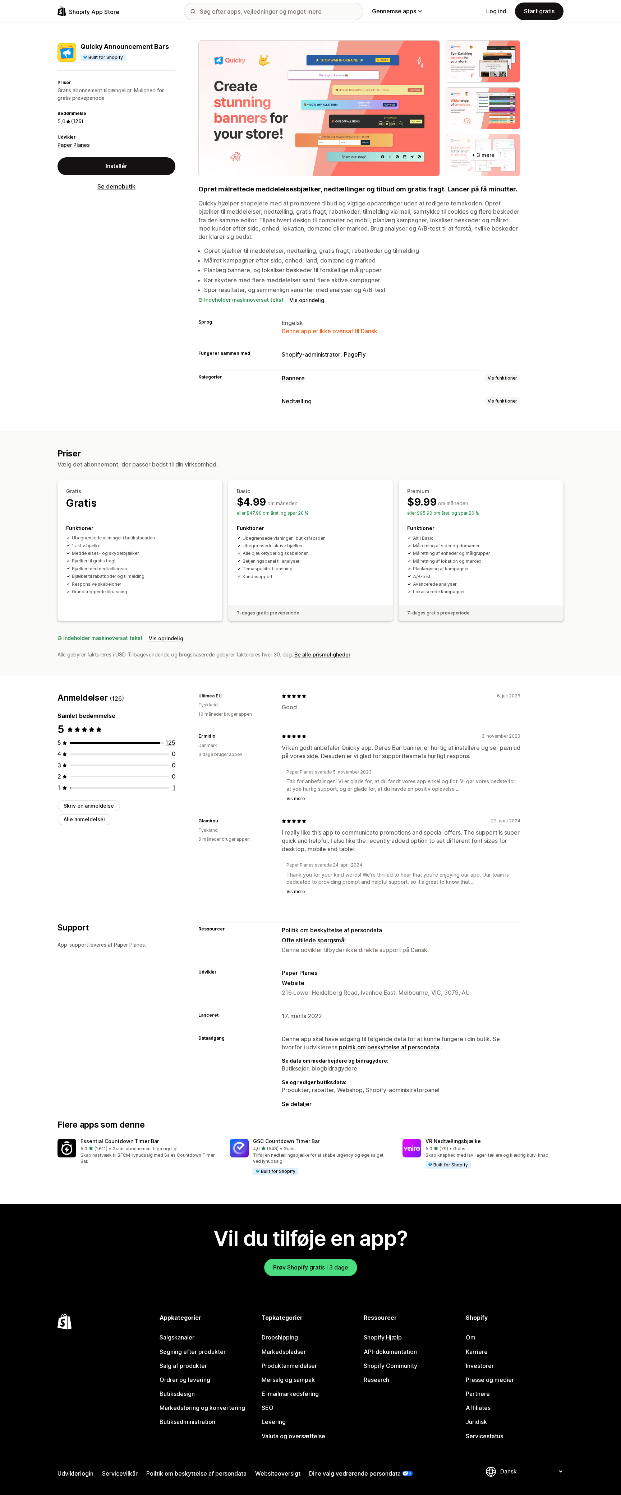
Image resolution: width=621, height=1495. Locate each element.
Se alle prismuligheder (322, 654)
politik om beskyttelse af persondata (389, 1047)
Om (470, 1337)
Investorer (480, 1365)
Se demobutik (116, 186)
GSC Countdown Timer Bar (286, 1141)
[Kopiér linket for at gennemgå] (226, 696)
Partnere (478, 1393)
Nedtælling (297, 401)
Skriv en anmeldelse (89, 806)
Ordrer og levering (185, 1379)
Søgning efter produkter (193, 1351)
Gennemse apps (394, 11)
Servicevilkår (120, 1473)
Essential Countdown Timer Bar (119, 1141)
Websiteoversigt (277, 1473)
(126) (77, 121)
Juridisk (476, 1421)
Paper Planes (74, 145)
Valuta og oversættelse (293, 1436)
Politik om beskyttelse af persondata (332, 930)
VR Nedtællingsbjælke (453, 1141)
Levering (274, 1421)
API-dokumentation (390, 1351)
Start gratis (539, 11)
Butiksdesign (177, 1393)
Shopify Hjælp (383, 1337)
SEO (267, 1407)
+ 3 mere (483, 155)
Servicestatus (484, 1436)
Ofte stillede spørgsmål (314, 940)
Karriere (477, 1351)
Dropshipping (280, 1337)
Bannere (293, 378)
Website (293, 982)
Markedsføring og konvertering (202, 1407)
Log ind (496, 11)
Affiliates (478, 1407)
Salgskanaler (177, 1337)
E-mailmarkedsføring (290, 1393)
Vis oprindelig (307, 300)
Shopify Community (390, 1365)
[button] (138, 1152)
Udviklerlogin (75, 1473)
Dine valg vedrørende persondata (355, 1473)
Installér (116, 166)
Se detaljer (297, 1104)
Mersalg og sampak (288, 1379)
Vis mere (295, 798)
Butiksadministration (187, 1421)
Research (376, 1379)
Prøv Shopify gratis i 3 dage (310, 1267)
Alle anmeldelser (84, 819)
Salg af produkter (183, 1365)
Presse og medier (490, 1379)
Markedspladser (284, 1351)
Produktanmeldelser (289, 1365)
